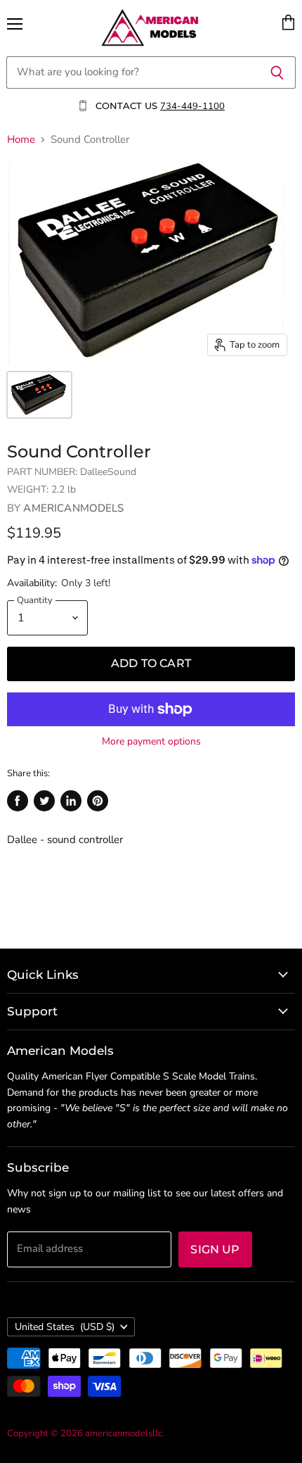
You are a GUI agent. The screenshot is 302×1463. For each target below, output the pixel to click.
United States (64, 1327)
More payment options (151, 741)
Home (21, 140)
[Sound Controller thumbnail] (39, 394)
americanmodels (73, 508)
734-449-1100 (192, 106)
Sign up (214, 1249)
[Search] (277, 72)
